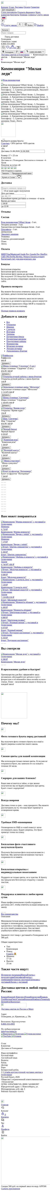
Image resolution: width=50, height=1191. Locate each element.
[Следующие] (4, 139)
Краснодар (35, 997)
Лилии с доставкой (19, 982)
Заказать (5, 173)
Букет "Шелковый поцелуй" (14, 597)
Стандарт (5, 143)
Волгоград (15, 1002)
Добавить (6, 363)
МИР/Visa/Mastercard (10, 254)
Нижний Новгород (16, 997)
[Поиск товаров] (3, 47)
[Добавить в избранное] (19, 177)
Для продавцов (8, 10)
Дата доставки (7, 193)
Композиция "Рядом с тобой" (14, 542)
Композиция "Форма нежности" (15, 529)
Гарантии (35, 7)
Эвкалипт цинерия (9, 234)
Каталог (4, 7)
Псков (27, 997)
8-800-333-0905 (8, 1024)
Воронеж (28, 999)
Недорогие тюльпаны (11, 975)
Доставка (19, 7)
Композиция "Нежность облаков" (16, 608)
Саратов (20, 999)
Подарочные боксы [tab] (15, 336)
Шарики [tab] (10, 327)
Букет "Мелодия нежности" (13, 576)
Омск (14, 999)
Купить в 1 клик (8, 177)
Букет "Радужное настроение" (15, 639)
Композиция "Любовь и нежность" (17, 564)
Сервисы (32, 15)
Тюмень (44, 999)
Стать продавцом (9, 12)
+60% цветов (28, 143)
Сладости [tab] (10, 329)
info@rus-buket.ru (9, 1031)
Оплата (27, 7)
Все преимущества (9, 914)
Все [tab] (8, 322)
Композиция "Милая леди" (13, 660)
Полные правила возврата (13, 311)
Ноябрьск (36, 999)
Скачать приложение (10, 1189)
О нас (11, 7)
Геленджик (8, 52)
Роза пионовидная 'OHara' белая (15, 222)
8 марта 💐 (11, 954)
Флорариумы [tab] (12, 344)
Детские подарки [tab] (14, 348)
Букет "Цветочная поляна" (13, 618)
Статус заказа (43, 15)
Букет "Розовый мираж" (12, 629)
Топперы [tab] (10, 334)
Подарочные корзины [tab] (16, 339)
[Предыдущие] (2, 83)
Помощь (23, 15)
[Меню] (18, 47)
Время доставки (8, 201)
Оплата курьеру (37, 256)
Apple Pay (25, 254)
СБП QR (5, 256)
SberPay (43, 254)
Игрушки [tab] (10, 332)
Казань (4, 997)
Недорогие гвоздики (20, 979)
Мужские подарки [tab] (14, 346)
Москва (8, 999)
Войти (30, 25)
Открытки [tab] (11, 324)
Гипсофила (6, 229)
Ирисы (24, 975)
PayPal (12, 256)
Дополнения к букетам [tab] (16, 351)
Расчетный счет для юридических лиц (18, 259)
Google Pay (35, 254)
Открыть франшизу (26, 12)
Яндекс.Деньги (23, 256)
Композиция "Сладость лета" (14, 586)
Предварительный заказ (21, 173)
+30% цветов (16, 143)
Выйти (40, 25)
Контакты (14, 15)
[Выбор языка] (3, 17)
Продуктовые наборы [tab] (16, 341)
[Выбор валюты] (3, 20)
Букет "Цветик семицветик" (14, 553)
